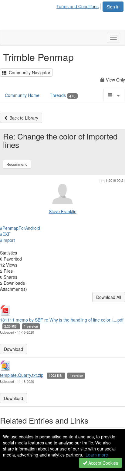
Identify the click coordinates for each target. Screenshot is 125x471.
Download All (108, 297)
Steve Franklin (62, 211)
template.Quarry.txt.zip (21, 375)
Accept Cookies (102, 463)
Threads (63, 95)
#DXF (5, 234)
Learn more (97, 455)
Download (13, 349)
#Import (7, 240)
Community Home (22, 95)
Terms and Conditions (77, 6)
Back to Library (23, 118)
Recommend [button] (17, 164)
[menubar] (79, 5)
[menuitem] (79, 5)
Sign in (113, 7)
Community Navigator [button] (28, 72)
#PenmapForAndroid (20, 228)
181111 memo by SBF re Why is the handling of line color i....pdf (61, 320)
